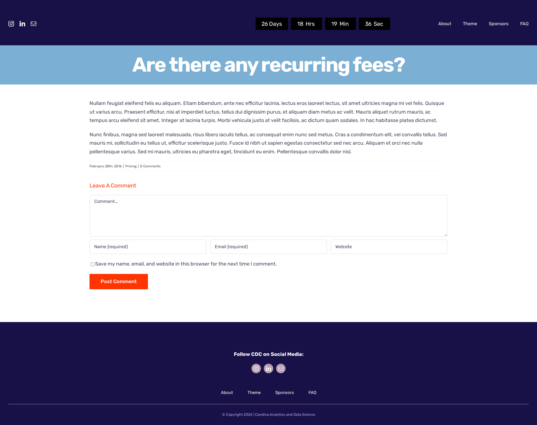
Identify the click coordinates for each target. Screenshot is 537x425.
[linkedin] (22, 24)
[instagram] (11, 24)
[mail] (33, 24)
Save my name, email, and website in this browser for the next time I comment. (186, 264)
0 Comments (150, 166)
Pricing (130, 166)
